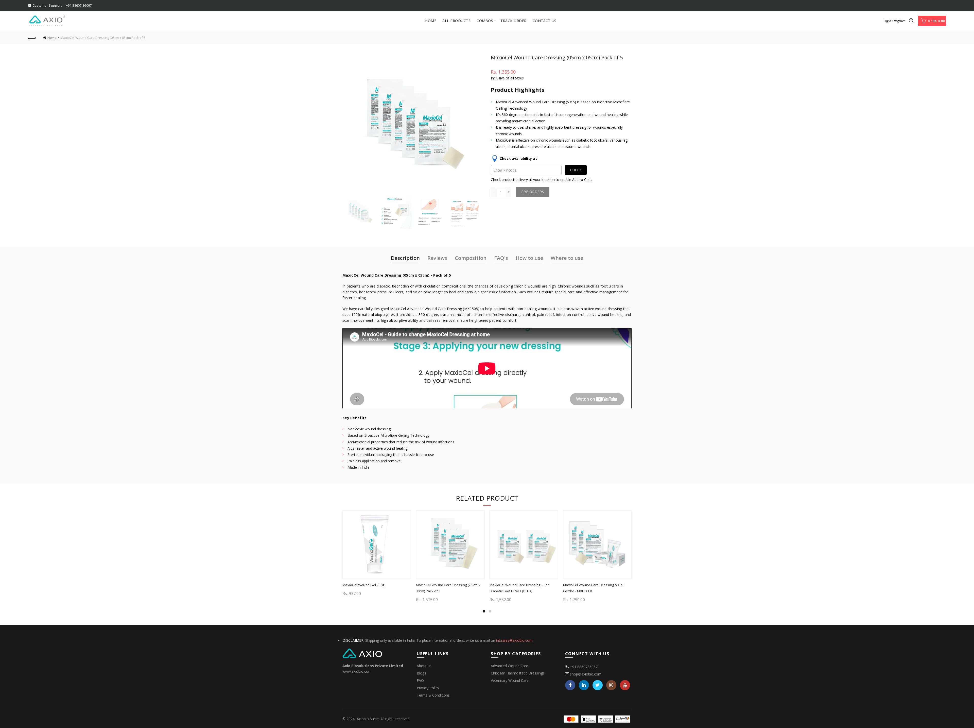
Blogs (421, 673)
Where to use (567, 258)
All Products (456, 20)
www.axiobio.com (357, 671)
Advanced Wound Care (509, 665)
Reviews (437, 258)
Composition (470, 258)
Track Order (513, 20)
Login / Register (894, 21)
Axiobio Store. (368, 718)
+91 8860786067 (584, 666)
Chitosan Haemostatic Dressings (518, 673)
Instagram (611, 685)
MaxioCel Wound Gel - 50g (363, 585)
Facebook (570, 685)
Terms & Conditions (433, 695)
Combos (485, 20)
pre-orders (532, 191)
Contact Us (544, 20)
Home (430, 20)
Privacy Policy (428, 687)
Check (576, 169)
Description (405, 258)
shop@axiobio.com (585, 674)
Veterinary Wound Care (510, 680)
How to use (529, 258)
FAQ (420, 680)
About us (424, 665)
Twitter (598, 685)
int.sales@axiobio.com (514, 640)
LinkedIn (584, 685)
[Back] (32, 37)
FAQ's (501, 258)
